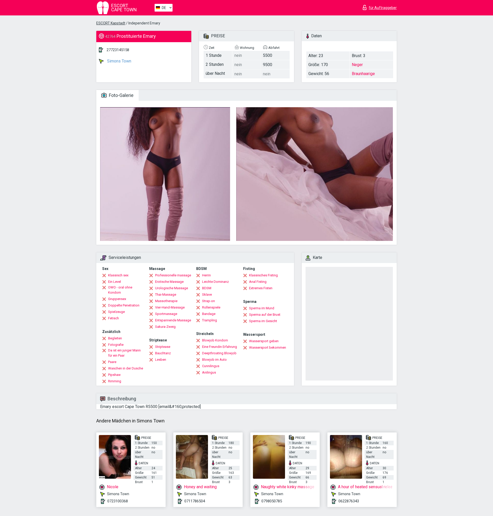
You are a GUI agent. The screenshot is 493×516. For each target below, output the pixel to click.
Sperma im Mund (261, 308)
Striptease (162, 347)
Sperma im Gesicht (263, 321)
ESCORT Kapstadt (110, 23)
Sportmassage (166, 314)
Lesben (160, 359)
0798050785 (271, 501)
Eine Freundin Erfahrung (219, 347)
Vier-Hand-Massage (170, 307)
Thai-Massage (165, 294)
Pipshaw (114, 375)
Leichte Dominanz (215, 282)
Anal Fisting (258, 282)
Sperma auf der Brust (264, 314)
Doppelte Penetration (123, 305)
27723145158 (118, 50)
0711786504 (194, 501)
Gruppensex (117, 299)
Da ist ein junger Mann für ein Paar (124, 352)
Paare (112, 362)
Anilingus (209, 372)
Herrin (206, 275)
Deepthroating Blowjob (219, 353)
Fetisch (113, 318)
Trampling (209, 320)
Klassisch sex (118, 275)
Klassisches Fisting (263, 275)
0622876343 (348, 501)
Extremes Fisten (260, 288)
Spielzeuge (116, 312)
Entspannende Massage (173, 320)
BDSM (206, 288)
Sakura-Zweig (165, 327)
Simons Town (118, 61)
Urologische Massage (171, 288)
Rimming (114, 381)
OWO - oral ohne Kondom (120, 289)
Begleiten (115, 338)
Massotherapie (166, 301)
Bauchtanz (163, 353)
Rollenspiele (211, 307)
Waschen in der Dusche (125, 368)
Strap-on (208, 301)
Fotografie (116, 345)
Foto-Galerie (121, 95)
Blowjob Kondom (215, 340)
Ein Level (114, 282)
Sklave (207, 294)
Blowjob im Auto (214, 359)
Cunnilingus (210, 366)
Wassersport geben (264, 341)
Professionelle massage (173, 275)
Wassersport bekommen (267, 347)
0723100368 (117, 501)
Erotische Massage (169, 282)
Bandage (208, 314)
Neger (357, 64)
